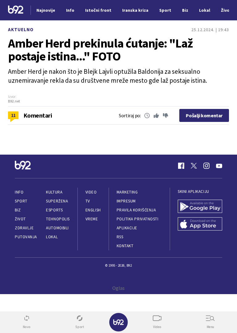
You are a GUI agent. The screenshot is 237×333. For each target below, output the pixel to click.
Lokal (52, 236)
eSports (54, 210)
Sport (21, 201)
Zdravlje (24, 228)
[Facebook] (181, 166)
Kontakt (125, 245)
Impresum (126, 201)
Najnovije (45, 10)
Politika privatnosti (138, 219)
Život (20, 219)
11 (13, 115)
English (93, 210)
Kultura (54, 192)
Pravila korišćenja (136, 210)
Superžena (57, 201)
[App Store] (200, 224)
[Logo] (15, 10)
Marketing (127, 192)
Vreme (91, 219)
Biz (18, 210)
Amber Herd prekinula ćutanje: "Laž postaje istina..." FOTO (100, 50)
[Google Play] (200, 207)
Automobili (57, 228)
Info (19, 192)
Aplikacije (127, 228)
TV (87, 201)
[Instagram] (206, 166)
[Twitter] (194, 166)
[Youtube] (219, 166)
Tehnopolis (57, 219)
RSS (120, 236)
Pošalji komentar (204, 115)
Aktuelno (21, 29)
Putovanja (26, 236)
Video (91, 192)
